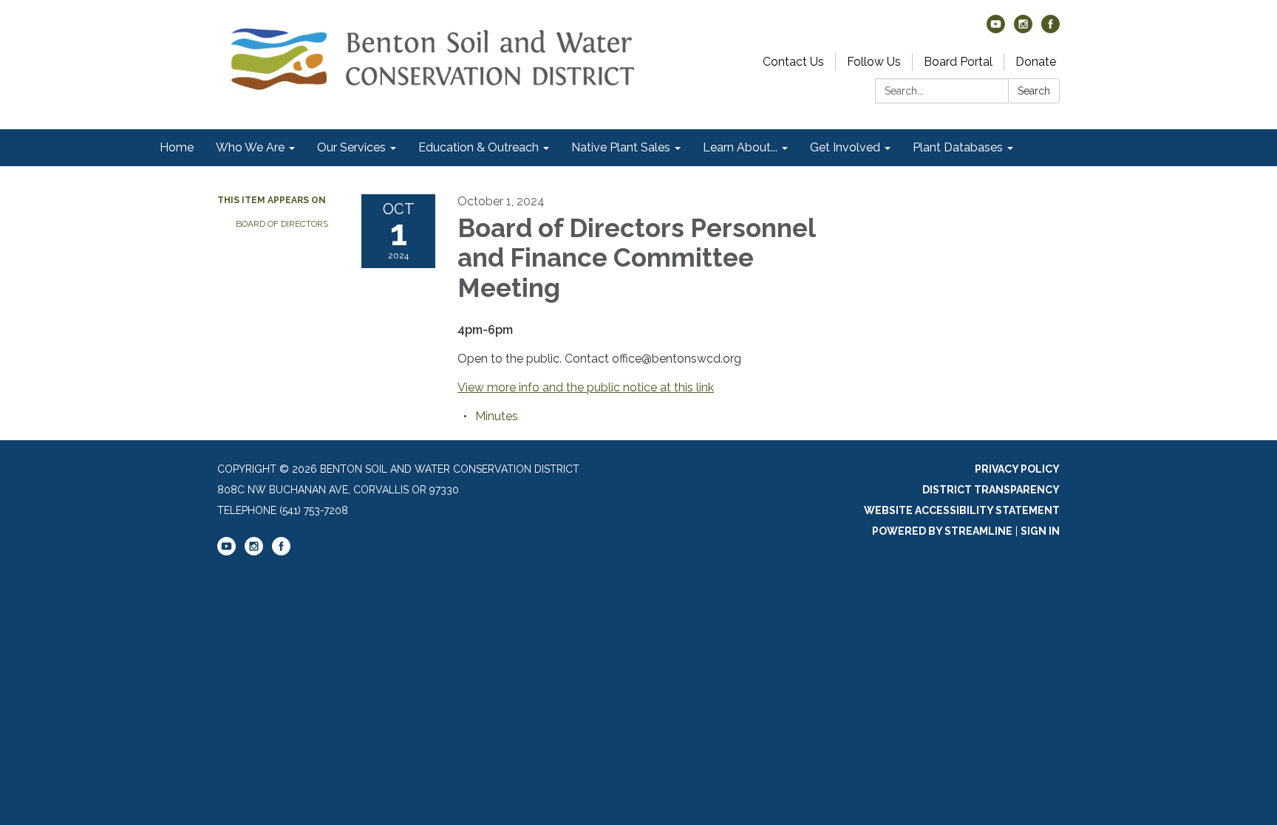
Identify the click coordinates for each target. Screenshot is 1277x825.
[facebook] (1050, 29)
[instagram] (1023, 29)
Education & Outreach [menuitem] (478, 147)
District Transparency (991, 490)
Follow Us (874, 62)
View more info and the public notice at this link (585, 387)
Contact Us (793, 62)
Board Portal (958, 62)
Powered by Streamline (942, 531)
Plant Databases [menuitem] (958, 147)
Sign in (1040, 531)
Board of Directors (282, 224)
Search (1034, 91)
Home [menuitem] (177, 147)
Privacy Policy (1017, 469)
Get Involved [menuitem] (845, 147)
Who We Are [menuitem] (250, 147)
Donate (1035, 62)
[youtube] (996, 29)
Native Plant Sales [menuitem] (620, 147)
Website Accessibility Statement (962, 510)
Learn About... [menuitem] (740, 147)
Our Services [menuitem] (351, 147)
